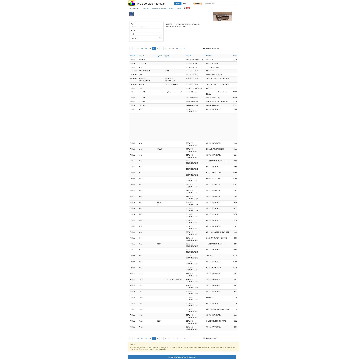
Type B (159, 56)
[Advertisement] (179, 16)
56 (173, 48)
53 (161, 48)
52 (157, 48)
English (177, 3)
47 (138, 48)
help (160, 38)
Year (235, 56)
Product (209, 56)
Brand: (133, 31)
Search (134, 38)
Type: (133, 24)
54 (165, 48)
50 (150, 48)
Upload (179, 8)
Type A (141, 56)
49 (146, 48)
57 (177, 48)
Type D (188, 56)
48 (142, 48)
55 (169, 48)
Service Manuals (134, 8)
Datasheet (146, 8)
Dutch (184, 3)
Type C (166, 56)
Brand (132, 56)
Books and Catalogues (159, 8)
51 (154, 48)
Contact (171, 8)
